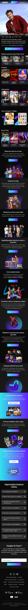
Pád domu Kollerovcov (5, 145)
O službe (20, 577)
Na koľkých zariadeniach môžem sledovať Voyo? (10, 502)
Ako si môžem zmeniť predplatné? (11, 524)
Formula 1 (19, 276)
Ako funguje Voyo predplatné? (10, 491)
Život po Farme (5, 82)
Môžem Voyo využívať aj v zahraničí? (12, 496)
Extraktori (5, 103)
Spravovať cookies (14, 586)
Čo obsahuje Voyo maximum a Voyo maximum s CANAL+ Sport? (11, 530)
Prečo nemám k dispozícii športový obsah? (11, 518)
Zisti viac (13, 191)
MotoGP (10, 277)
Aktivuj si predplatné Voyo (14, 48)
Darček (5, 582)
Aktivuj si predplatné (13, 311)
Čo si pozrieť (21, 579)
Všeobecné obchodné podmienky (16, 582)
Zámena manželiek (14, 83)
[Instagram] (14, 574)
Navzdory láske (14, 103)
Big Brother (22, 82)
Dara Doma (14, 144)
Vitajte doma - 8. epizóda (7, 63)
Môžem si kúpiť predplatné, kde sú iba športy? (12, 536)
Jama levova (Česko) (22, 104)
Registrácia (14, 2)
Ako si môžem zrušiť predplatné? (10, 508)
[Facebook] (10, 574)
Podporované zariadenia (10, 579)
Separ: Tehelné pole (22, 145)
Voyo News (21, 584)
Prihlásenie (22, 2)
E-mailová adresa (6, 560)
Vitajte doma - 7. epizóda (18, 63)
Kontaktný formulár (12, 584)
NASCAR (15, 277)
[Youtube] (17, 574)
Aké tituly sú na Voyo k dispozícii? (11, 513)
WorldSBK (20, 277)
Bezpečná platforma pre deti (13, 366)
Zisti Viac (13, 160)
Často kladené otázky (11, 577)
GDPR (5, 584)
